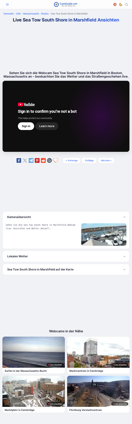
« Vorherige (72, 160)
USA (18, 13)
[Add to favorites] (55, 160)
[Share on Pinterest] (37, 160)
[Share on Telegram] (31, 160)
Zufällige (89, 160)
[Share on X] (25, 160)
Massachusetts (31, 13)
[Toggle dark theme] (120, 4)
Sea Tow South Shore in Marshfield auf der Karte (40, 269)
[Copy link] (49, 160)
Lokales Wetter (17, 256)
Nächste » (106, 160)
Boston (45, 13)
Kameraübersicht (19, 217)
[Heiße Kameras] (115, 4)
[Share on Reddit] (43, 160)
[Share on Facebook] (18, 160)
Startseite (9, 13)
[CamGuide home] (66, 4)
